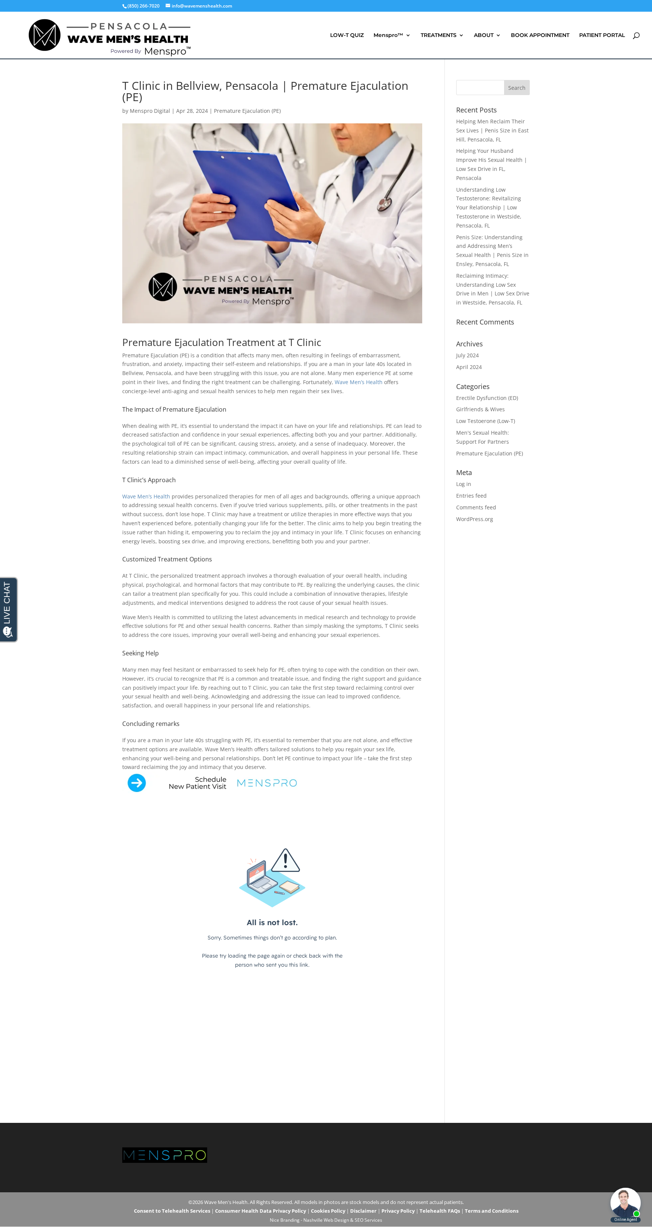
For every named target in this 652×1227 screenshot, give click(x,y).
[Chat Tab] (326, 613)
